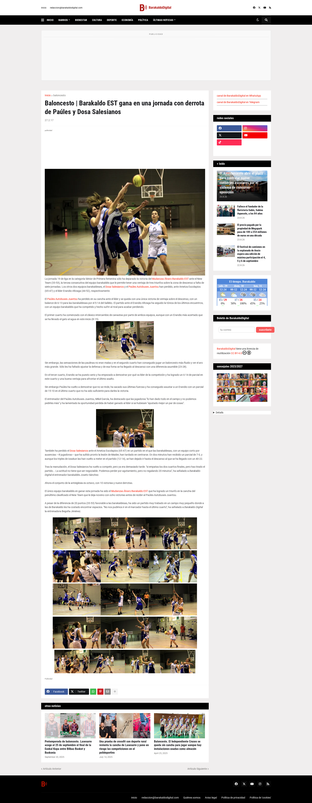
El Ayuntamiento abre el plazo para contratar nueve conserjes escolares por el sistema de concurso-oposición (241, 182)
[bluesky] (254, 142)
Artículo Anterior (52, 768)
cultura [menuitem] (97, 20)
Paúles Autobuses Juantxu (144, 286)
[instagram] (254, 128)
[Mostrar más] (115, 692)
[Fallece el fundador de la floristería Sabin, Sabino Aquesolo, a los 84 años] (226, 211)
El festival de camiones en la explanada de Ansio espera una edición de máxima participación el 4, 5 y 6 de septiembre (251, 254)
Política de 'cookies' (260, 797)
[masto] (229, 149)
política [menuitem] (143, 20)
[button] (44, 20)
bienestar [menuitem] (81, 20)
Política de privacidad (233, 797)
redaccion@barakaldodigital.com (66, 7)
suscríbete (265, 329)
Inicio (48, 95)
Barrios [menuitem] (63, 20)
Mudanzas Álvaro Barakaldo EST (170, 278)
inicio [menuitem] (50, 20)
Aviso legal (211, 797)
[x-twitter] (259, 7)
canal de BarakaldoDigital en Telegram (238, 102)
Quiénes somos (191, 797)
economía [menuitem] (127, 20)
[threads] (254, 149)
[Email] (108, 692)
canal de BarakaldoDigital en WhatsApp (239, 95)
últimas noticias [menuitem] (163, 20)
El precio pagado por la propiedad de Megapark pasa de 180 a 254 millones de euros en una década (252, 230)
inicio (43, 7)
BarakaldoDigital (226, 348)
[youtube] (264, 7)
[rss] (270, 7)
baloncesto (59, 95)
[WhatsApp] (93, 692)
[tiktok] (229, 142)
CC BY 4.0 (236, 353)
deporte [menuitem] (112, 20)
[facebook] (254, 7)
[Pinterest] (100, 692)
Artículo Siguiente (197, 768)
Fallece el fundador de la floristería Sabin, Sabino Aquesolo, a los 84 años (250, 210)
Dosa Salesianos (114, 286)
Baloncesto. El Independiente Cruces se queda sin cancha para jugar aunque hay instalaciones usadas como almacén (177, 745)
